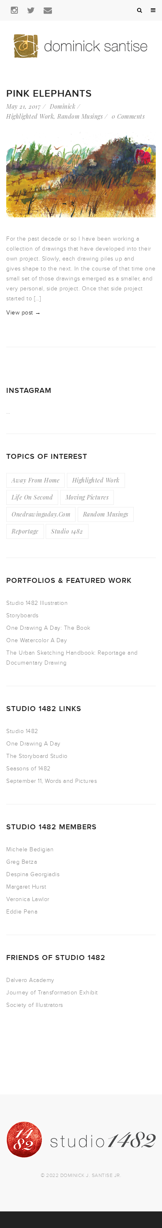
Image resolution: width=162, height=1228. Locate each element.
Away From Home (35, 480)
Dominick (62, 106)
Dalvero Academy (30, 980)
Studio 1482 (67, 531)
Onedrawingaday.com (41, 514)
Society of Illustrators (34, 1005)
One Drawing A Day (33, 743)
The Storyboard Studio (37, 756)
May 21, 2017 (23, 106)
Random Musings (80, 116)
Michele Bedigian (30, 849)
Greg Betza (21, 861)
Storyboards (22, 615)
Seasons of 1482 (28, 768)
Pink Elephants (49, 94)
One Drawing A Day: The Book (48, 627)
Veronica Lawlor (27, 899)
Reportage (25, 531)
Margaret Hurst (26, 886)
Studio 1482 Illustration (37, 603)
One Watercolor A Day (36, 640)
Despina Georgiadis (32, 874)
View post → (23, 312)
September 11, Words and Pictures (51, 781)
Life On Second (32, 497)
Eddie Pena (21, 911)
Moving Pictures (87, 497)
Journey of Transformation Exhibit (52, 992)
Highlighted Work (30, 116)
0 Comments (128, 116)
